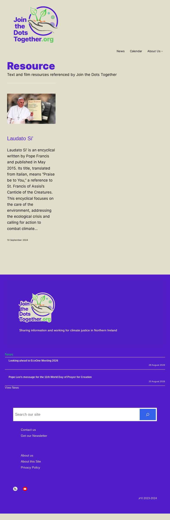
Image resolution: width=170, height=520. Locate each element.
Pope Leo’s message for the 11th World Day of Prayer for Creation (50, 377)
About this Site (31, 461)
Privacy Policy (30, 467)
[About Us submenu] (162, 51)
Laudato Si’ (20, 138)
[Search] (148, 414)
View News (12, 387)
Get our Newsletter (34, 435)
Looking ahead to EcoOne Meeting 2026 (33, 360)
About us (27, 455)
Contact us (28, 429)
